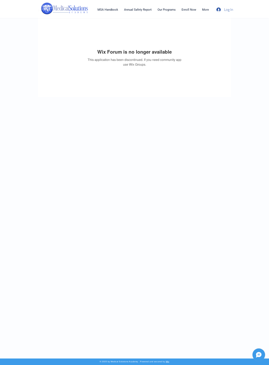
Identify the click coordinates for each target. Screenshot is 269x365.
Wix (167, 361)
